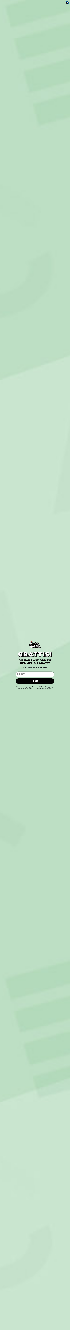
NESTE (35, 681)
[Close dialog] (67, 2)
